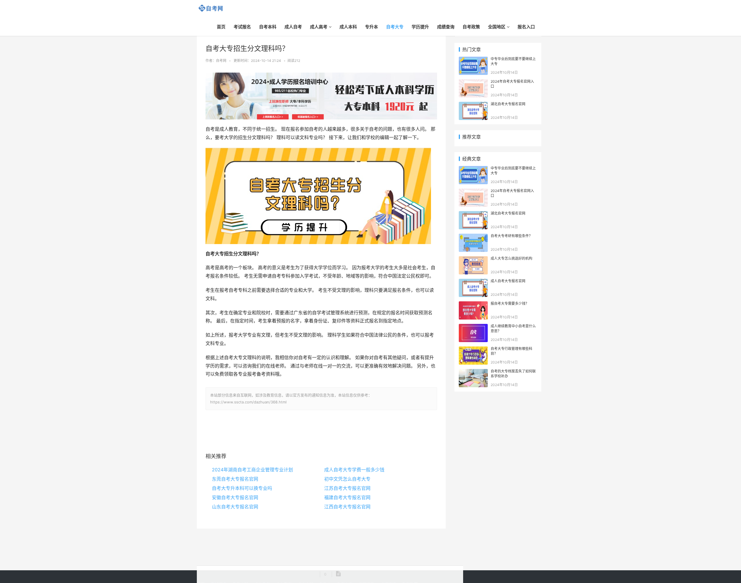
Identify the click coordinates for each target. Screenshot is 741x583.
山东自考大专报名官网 (235, 507)
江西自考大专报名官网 (347, 507)
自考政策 (471, 26)
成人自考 (293, 26)
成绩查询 (445, 26)
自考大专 (394, 26)
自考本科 (267, 26)
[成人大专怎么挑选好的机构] (473, 259)
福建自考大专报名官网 (347, 497)
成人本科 (348, 26)
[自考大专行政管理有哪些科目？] (473, 349)
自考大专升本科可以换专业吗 (242, 488)
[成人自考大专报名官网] (473, 282)
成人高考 (318, 26)
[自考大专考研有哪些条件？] (473, 237)
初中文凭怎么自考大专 (347, 479)
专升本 (371, 26)
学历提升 (420, 26)
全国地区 (496, 26)
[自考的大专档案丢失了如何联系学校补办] (473, 372)
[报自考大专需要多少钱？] (473, 304)
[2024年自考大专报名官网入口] (473, 82)
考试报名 (242, 26)
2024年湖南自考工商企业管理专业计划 (252, 470)
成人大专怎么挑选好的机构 (511, 258)
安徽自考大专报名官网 (235, 497)
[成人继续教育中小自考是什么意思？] (473, 327)
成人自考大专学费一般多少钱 (354, 470)
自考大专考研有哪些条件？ (511, 236)
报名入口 (526, 26)
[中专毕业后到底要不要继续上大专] (473, 60)
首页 (221, 26)
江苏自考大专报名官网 (347, 488)
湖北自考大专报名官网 (508, 104)
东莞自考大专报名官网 (235, 479)
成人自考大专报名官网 (508, 281)
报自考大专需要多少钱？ (510, 303)
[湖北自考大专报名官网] (473, 105)
